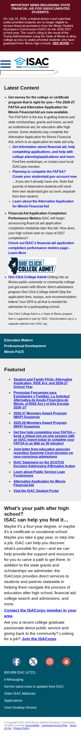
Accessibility (32, 725)
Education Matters (18, 340)
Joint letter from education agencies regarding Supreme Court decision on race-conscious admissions (43, 452)
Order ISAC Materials (20, 693)
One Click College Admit (27, 277)
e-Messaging (13, 679)
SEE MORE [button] (61, 43)
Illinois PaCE (14, 352)
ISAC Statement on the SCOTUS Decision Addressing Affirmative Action (44, 464)
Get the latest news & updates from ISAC (34, 686)
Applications (13, 700)
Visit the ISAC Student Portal (36, 491)
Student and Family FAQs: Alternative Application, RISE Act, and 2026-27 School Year (43, 383)
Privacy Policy (21, 728)
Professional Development (25, 346)
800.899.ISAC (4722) (19, 672)
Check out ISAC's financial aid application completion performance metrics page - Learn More (41, 248)
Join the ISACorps (39, 639)
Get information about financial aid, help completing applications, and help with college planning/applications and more (43, 151)
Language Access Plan (55, 725)
